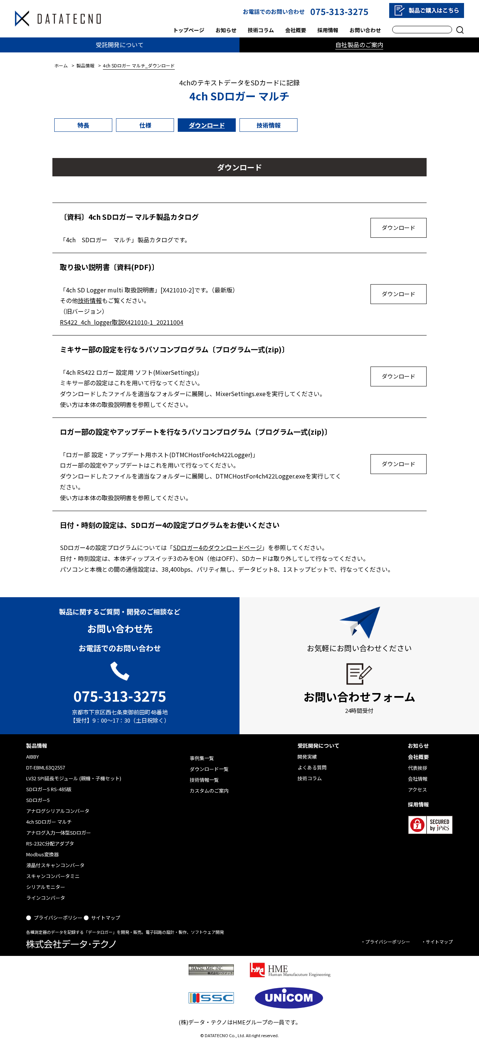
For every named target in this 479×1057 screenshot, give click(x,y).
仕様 (145, 125)
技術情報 (269, 125)
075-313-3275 (339, 11)
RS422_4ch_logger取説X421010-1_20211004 (121, 322)
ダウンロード (207, 125)
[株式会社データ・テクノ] (58, 18)
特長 (83, 125)
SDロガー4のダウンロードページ (217, 547)
